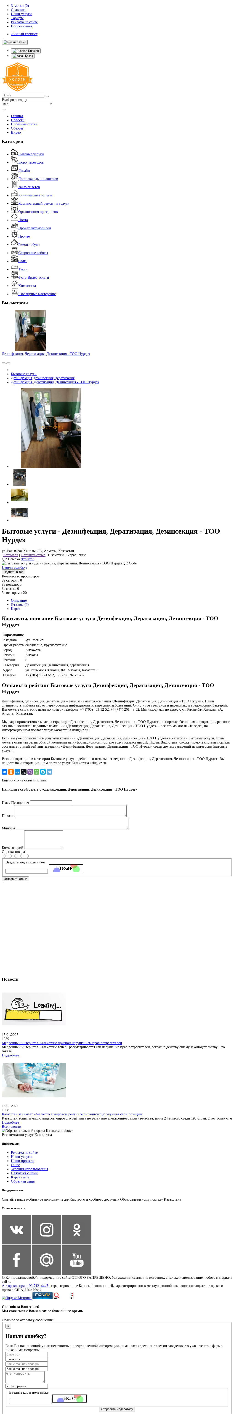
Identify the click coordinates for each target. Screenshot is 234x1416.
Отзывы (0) (20, 604)
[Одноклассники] (11, 772)
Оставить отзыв (33, 555)
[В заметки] (8, 363)
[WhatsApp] (36, 772)
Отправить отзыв (15, 879)
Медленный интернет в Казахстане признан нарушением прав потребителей (62, 1043)
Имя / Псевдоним (15, 803)
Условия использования (29, 1169)
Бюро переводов (31, 162)
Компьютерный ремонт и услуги (43, 203)
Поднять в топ (13, 572)
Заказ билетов (29, 187)
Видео (16, 132)
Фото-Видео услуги (33, 277)
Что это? (27, 559)
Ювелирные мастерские (37, 294)
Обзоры (17, 128)
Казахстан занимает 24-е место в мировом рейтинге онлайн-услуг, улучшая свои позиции (72, 1114)
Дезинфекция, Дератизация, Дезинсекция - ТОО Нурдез (46, 354)
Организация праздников (38, 212)
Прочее (24, 236)
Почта (23, 220)
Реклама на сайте (24, 1152)
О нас (15, 1165)
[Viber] (30, 772)
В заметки (56, 555)
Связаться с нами (24, 1173)
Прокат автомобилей (34, 228)
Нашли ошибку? (14, 567)
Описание (19, 600)
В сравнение (76, 555)
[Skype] (43, 772)
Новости (17, 120)
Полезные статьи (24, 124)
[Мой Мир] (17, 772)
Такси (23, 269)
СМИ (22, 261)
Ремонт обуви (29, 244)
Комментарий (12, 848)
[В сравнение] (3, 363)
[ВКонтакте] (4, 772)
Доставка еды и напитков (38, 179)
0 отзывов (10, 555)
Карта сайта (20, 1177)
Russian (33, 51)
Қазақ (28, 56)
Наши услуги (21, 1157)
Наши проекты (22, 1161)
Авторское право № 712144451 (26, 1286)
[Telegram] (49, 772)
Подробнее (10, 1055)
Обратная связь (23, 1181)
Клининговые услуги (35, 195)
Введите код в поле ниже (25, 862)
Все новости (11, 1126)
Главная (17, 116)
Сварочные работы (33, 253)
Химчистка (27, 286)
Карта (15, 609)
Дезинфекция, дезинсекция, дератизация (42, 378)
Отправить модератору (117, 1409)
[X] (24, 772)
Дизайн (24, 170)
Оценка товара (13, 852)
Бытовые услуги (31, 154)
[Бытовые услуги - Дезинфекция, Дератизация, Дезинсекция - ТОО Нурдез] (51, 466)
